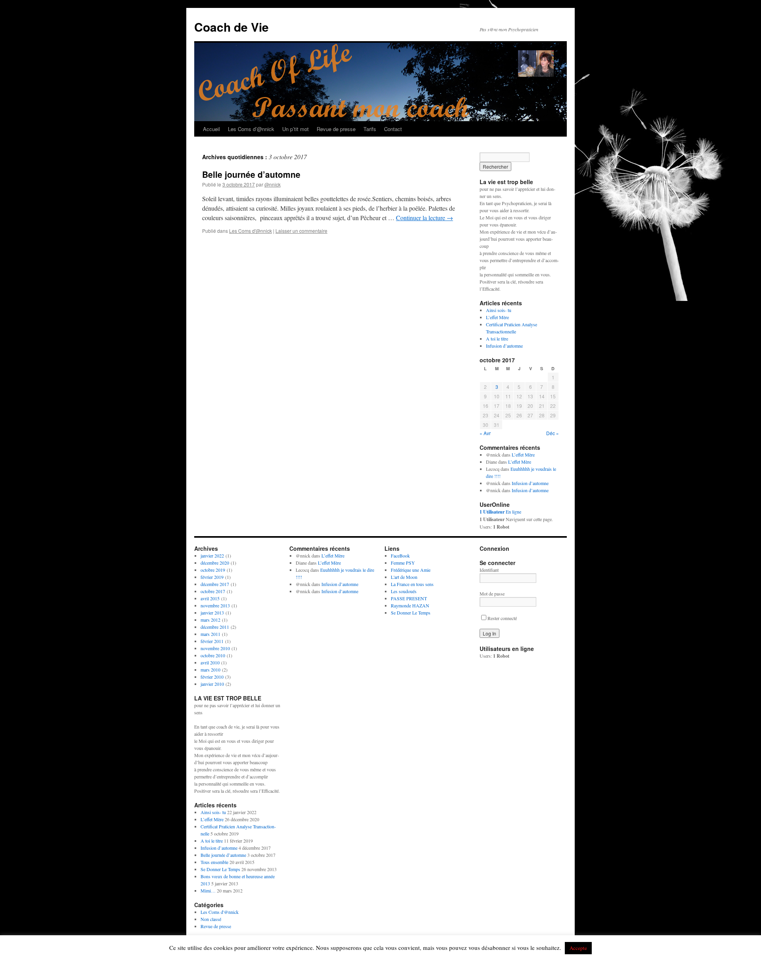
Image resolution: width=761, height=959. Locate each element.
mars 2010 (210, 669)
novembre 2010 (215, 648)
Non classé (211, 919)
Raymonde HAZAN (410, 605)
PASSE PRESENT (409, 598)
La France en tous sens (412, 584)
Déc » (552, 433)
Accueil (211, 129)
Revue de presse (336, 129)
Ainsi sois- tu (498, 310)
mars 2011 (210, 634)
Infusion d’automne (504, 345)
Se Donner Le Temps (220, 869)
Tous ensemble (214, 862)
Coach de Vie (231, 26)
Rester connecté (502, 618)
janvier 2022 (212, 555)
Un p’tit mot (295, 129)
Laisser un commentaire (301, 230)
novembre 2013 (215, 605)
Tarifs (369, 129)
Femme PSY (403, 562)
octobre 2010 (213, 655)
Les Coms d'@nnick (250, 230)
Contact (393, 129)
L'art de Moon (404, 577)
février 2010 (212, 677)
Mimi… (208, 890)
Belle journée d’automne (251, 174)
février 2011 (212, 641)
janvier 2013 (212, 612)
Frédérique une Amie (410, 570)
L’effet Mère (497, 317)
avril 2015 (210, 598)
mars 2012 (210, 619)
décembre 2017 (215, 584)
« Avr (485, 433)
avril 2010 (210, 662)
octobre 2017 (213, 591)
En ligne (500, 511)
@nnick (272, 184)
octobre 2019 (213, 570)
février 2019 (212, 577)
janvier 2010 (212, 684)
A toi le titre (497, 338)
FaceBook (400, 555)
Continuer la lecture (424, 217)
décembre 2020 (215, 562)
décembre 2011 (215, 627)
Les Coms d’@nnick (251, 129)
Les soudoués (404, 591)
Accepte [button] (578, 947)
